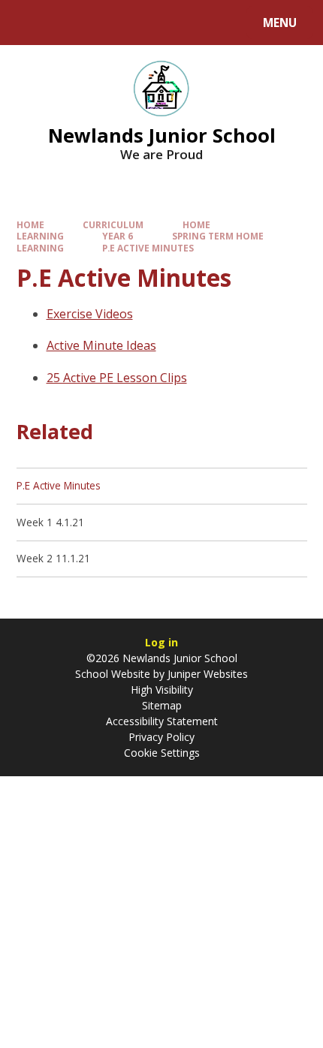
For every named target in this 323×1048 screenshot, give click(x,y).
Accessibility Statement (162, 721)
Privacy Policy (161, 737)
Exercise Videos (90, 314)
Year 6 (117, 236)
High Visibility (162, 689)
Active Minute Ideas (101, 345)
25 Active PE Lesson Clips (117, 377)
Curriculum (113, 224)
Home (30, 224)
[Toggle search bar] (30, 22)
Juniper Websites (206, 674)
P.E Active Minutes (148, 248)
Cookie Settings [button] (162, 752)
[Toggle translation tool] (68, 22)
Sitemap (162, 705)
